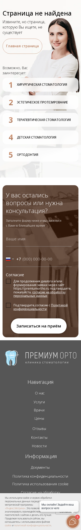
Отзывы (39, 428)
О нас (40, 393)
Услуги (39, 402)
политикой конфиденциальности (32, 525)
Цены (39, 418)
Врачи (39, 410)
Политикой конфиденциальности (40, 307)
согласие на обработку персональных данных (39, 294)
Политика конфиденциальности (40, 476)
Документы (40, 467)
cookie (8, 525)
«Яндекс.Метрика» (15, 508)
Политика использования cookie (40, 484)
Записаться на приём (38, 326)
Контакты (39, 437)
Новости (39, 446)
